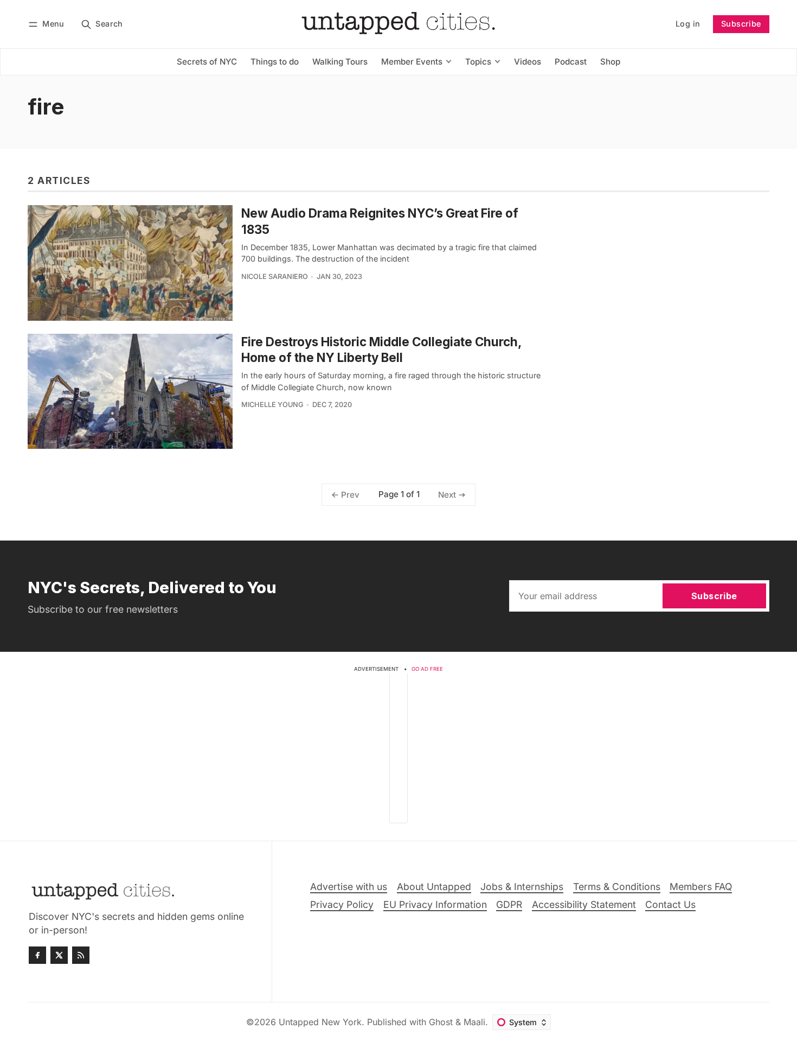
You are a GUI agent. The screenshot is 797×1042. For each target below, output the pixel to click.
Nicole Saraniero (274, 276)
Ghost (441, 1021)
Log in (688, 23)
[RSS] (80, 955)
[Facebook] (37, 955)
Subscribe (741, 23)
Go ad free (427, 669)
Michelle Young (272, 405)
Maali (474, 1021)
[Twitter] (59, 955)
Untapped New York (320, 1021)
